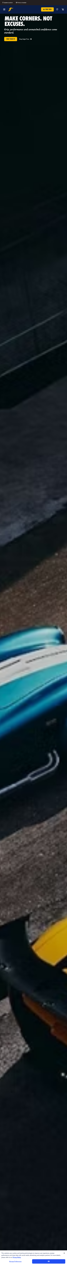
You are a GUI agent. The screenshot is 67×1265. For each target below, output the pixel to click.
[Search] (57, 9)
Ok (49, 1261)
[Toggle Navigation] (4, 9)
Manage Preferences (15, 1261)
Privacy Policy (17, 1257)
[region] (33, 1257)
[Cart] (63, 9)
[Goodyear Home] (10, 9)
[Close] (64, 1253)
